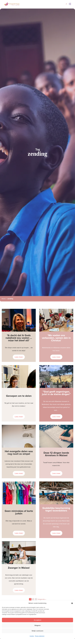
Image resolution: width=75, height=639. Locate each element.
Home (4, 299)
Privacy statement (39, 636)
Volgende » (42, 599)
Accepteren (37, 620)
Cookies (32, 636)
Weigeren (37, 625)
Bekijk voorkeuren (37, 631)
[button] (72, 603)
